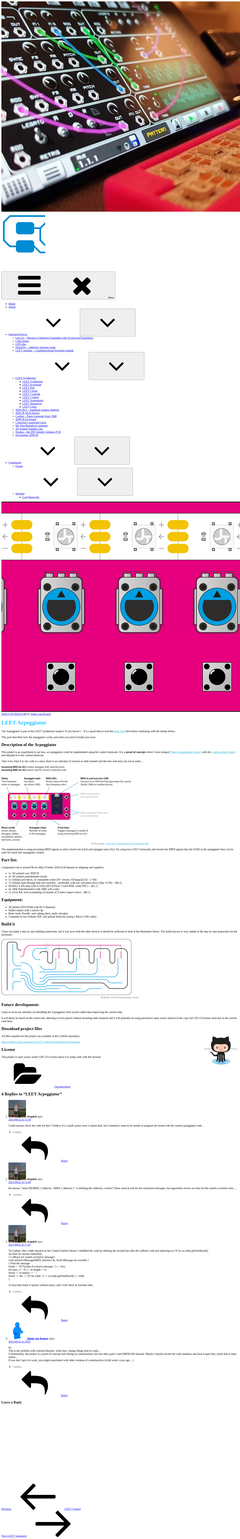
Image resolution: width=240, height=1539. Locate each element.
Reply (64, 1160)
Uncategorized (62, 1086)
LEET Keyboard (31, 384)
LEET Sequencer (32, 403)
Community (15, 462)
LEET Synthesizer (25, 378)
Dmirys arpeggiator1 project (185, 752)
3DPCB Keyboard (25, 419)
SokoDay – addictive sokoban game (35, 347)
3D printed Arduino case (29, 428)
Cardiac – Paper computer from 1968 (36, 416)
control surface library (224, 752)
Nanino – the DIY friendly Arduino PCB (38, 431)
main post (119, 731)
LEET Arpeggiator (32, 400)
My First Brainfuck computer (31, 425)
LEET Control (30, 397)
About (11, 306)
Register (20, 493)
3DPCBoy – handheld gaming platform (37, 409)
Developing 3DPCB (26, 435)
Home (11, 303)
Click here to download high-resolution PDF (127, 843)
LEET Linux (29, 406)
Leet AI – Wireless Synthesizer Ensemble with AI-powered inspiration (54, 337)
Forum (19, 466)
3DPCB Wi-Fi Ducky (27, 413)
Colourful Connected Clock (30, 422)
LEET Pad (28, 387)
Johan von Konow (11, 261)
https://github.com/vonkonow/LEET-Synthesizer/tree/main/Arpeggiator (40, 1042)
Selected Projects (17, 334)
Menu (111, 297)
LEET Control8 (31, 394)
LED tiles (20, 344)
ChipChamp (22, 341)
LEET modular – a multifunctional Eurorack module (44, 350)
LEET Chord (29, 390)
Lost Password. (31, 497)
